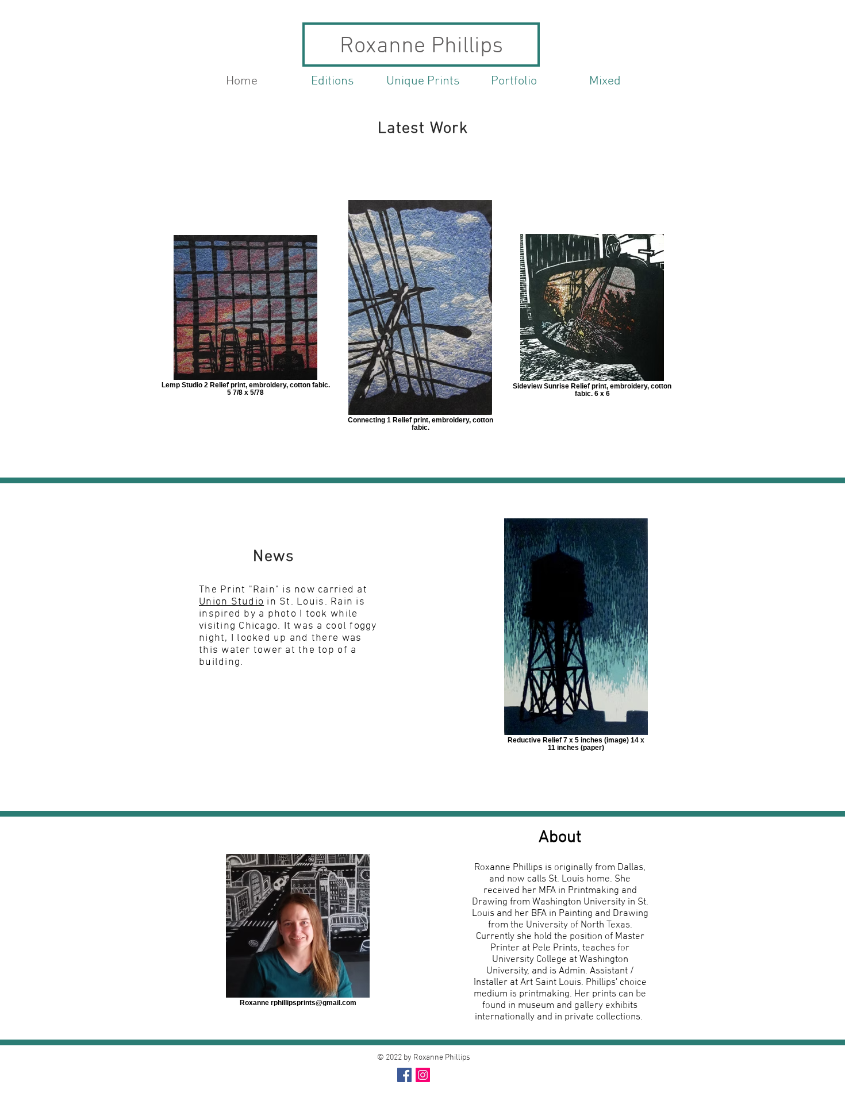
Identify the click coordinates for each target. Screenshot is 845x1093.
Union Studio (231, 602)
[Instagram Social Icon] (423, 1075)
